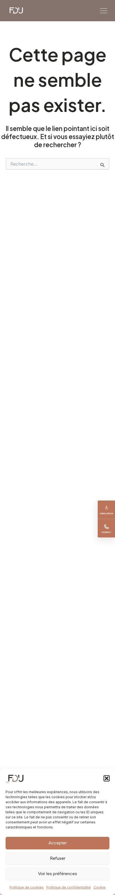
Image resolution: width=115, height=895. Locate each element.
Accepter (58, 842)
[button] (106, 778)
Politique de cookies (26, 887)
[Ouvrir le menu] (103, 11)
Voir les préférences (57, 873)
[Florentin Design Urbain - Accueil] (19, 10)
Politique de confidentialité (68, 887)
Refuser (57, 858)
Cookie (100, 887)
